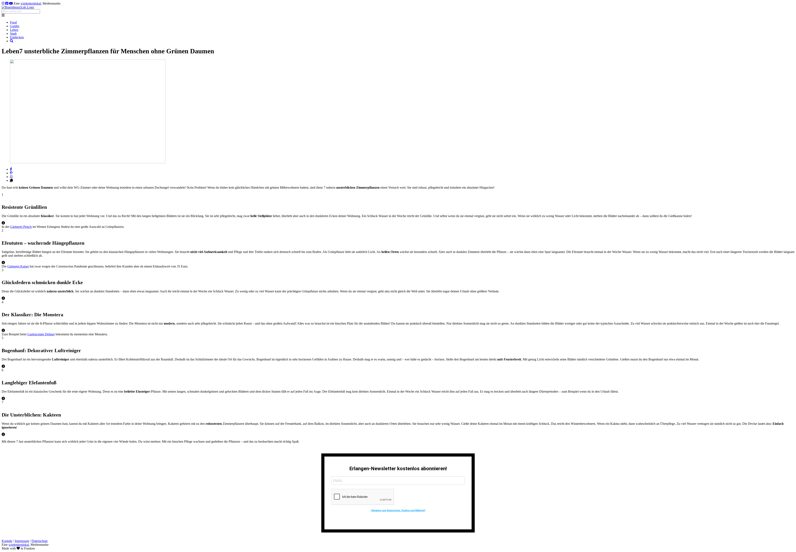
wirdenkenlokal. (31, 3)
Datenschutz (40, 541)
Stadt (13, 33)
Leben (14, 30)
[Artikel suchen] (11, 41)
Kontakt (7, 541)
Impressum (22, 541)
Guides (14, 26)
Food (13, 22)
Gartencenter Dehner (41, 334)
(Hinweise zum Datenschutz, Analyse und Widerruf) (398, 510)
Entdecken (17, 37)
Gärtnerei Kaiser (18, 266)
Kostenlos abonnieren (398, 520)
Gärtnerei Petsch (21, 226)
